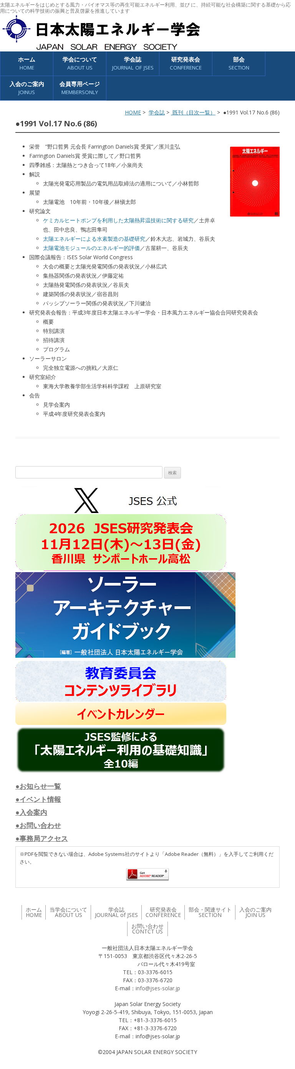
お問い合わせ (147, 928)
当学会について (68, 912)
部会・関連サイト (210, 912)
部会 (239, 63)
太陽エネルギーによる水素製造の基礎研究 (94, 238)
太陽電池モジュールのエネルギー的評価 (91, 248)
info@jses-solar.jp (158, 988)
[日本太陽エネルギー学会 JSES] (101, 32)
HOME (133, 112)
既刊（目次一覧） (193, 112)
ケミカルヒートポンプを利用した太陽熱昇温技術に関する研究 (118, 220)
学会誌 (157, 112)
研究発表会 (186, 63)
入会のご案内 (27, 88)
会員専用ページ (80, 88)
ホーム (26, 63)
